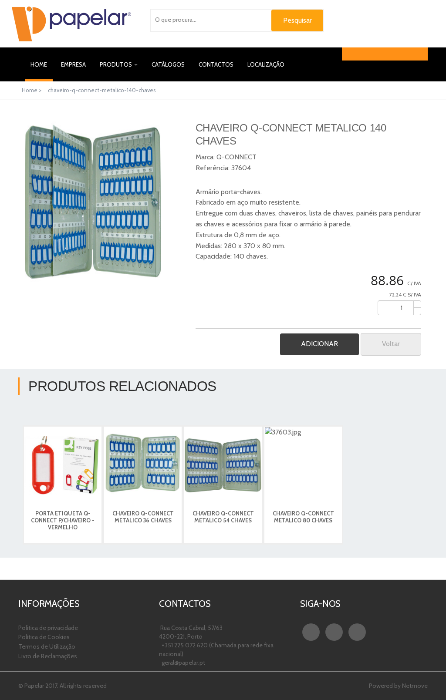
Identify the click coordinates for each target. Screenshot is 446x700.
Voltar (391, 344)
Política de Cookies (44, 637)
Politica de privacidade (48, 628)
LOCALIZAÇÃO (265, 64)
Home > (32, 90)
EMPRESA (73, 64)
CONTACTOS (216, 64)
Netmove (415, 686)
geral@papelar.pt (182, 662)
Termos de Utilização (46, 646)
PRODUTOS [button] (116, 64)
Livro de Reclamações (47, 656)
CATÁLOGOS (168, 64)
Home (41, 64)
